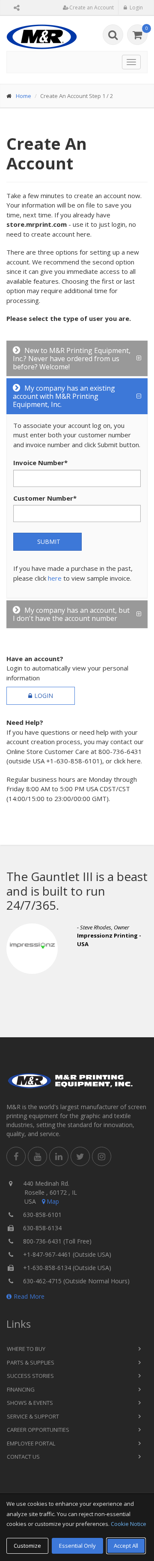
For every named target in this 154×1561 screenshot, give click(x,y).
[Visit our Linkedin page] (58, 1156)
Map (53, 1201)
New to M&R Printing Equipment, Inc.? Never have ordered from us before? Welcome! (71, 358)
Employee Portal (31, 1443)
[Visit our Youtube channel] (37, 1156)
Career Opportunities (38, 1429)
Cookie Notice (128, 1524)
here (55, 578)
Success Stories (30, 1376)
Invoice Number (40, 462)
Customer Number (45, 498)
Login (43, 695)
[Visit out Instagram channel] (101, 1156)
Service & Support (33, 1416)
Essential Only (77, 1545)
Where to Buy (26, 1349)
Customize (27, 1545)
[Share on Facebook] (16, 1156)
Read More (29, 1296)
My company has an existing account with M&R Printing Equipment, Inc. (64, 396)
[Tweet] (80, 1156)
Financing (21, 1389)
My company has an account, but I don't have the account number (71, 614)
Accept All (126, 1545)
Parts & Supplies (30, 1362)
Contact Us (23, 1456)
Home (23, 96)
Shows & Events (30, 1403)
